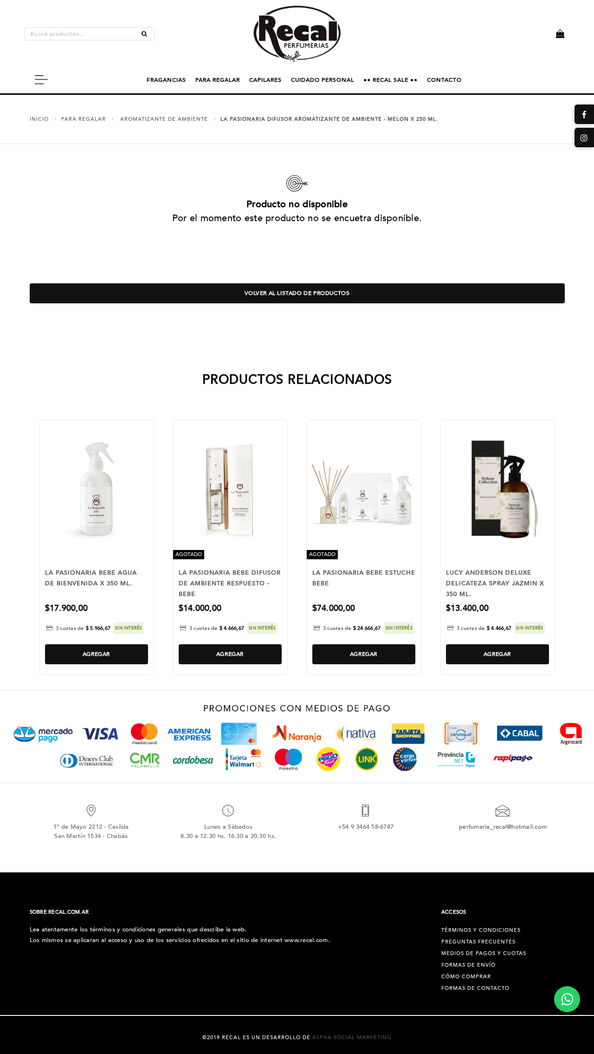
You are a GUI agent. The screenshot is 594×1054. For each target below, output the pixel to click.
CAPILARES (265, 80)
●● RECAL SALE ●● (390, 80)
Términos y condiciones (481, 930)
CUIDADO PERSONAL (322, 80)
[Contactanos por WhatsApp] (567, 999)
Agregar (96, 654)
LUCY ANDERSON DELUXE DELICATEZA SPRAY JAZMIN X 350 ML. (495, 583)
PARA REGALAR (217, 80)
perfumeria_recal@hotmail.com (503, 827)
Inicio (39, 119)
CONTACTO (444, 80)
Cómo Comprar (466, 976)
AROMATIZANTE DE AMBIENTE (164, 119)
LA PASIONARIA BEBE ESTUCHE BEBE (363, 578)
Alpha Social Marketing (352, 1037)
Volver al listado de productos (297, 293)
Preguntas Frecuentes (478, 941)
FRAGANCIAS (166, 80)
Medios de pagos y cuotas (483, 953)
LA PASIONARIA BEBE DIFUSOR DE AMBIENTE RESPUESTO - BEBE (230, 583)
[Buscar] (144, 34)
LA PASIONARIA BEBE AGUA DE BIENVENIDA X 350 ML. (91, 578)
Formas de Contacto (475, 988)
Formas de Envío (468, 965)
